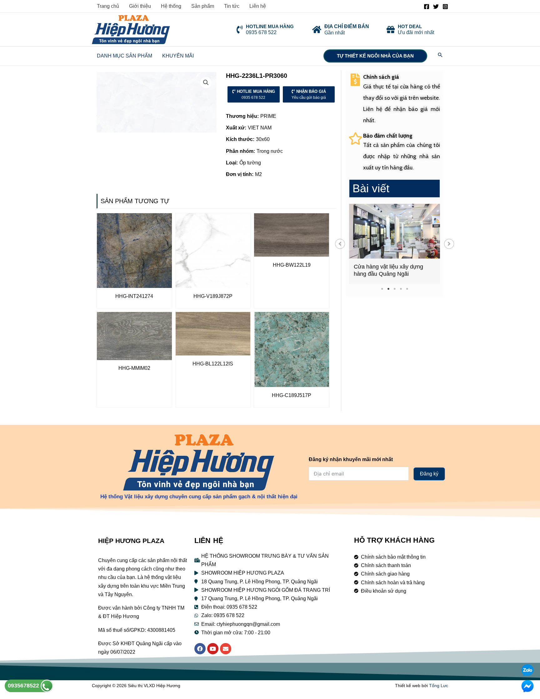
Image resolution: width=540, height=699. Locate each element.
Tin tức (231, 6)
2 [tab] (388, 288)
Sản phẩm (202, 6)
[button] (340, 244)
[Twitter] (436, 6)
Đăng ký (429, 473)
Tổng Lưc (438, 685)
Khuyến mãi (178, 55)
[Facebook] (426, 6)
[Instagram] (445, 6)
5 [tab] (407, 288)
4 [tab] (400, 288)
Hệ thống (171, 6)
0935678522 (24, 685)
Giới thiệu (140, 6)
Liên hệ (257, 6)
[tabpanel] (394, 244)
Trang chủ (108, 6)
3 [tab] (394, 288)
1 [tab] (382, 288)
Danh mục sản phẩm (124, 55)
